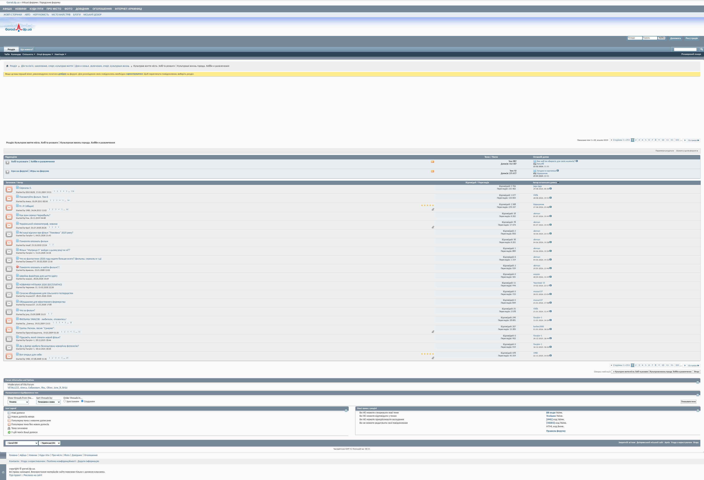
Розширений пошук (691, 54)
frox (27, 218)
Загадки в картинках (546, 171)
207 (514, 327)
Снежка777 (31, 262)
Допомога (675, 38)
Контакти (14, 461)
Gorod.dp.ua (13, 2)
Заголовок (10, 183)
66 (67, 210)
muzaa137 (30, 296)
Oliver (49, 387)
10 (663, 140)
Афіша (7, 8)
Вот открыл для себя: (30, 354)
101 (677, 140)
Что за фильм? (27, 310)
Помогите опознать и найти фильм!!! (39, 267)
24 (67, 358)
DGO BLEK (30, 192)
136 (72, 191)
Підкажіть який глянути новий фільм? (39, 337)
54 (68, 201)
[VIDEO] (550, 423)
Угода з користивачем (33, 461)
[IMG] (549, 419)
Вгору (696, 372)
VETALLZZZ (13, 387)
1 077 (513, 195)
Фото (68, 8)
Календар (16, 54)
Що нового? (27, 49)
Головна (13, 455)
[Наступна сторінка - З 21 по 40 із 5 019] (685, 140)
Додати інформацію (88, 461)
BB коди (551, 412)
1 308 (513, 204)
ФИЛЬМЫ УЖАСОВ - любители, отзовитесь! (43, 319)
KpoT (28, 228)
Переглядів (483, 183)
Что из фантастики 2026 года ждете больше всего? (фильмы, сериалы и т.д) (60, 259)
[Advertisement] (352, 104)
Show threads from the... (20, 398)
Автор (20, 183)
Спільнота (28, 54)
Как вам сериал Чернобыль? (34, 215)
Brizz (64, 387)
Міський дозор (92, 14)
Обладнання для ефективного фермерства (42, 302)
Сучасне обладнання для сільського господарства (46, 293)
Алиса (28, 201)
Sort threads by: (44, 398)
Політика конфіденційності (61, 461)
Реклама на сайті (33, 475)
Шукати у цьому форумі (686, 151)
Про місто (54, 8)
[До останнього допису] (550, 189)
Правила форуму (556, 431)
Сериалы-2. (25, 188)
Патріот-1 (30, 236)
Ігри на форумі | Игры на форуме (30, 171)
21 (515, 309)
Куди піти (36, 8)
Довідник (82, 8)
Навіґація (59, 54)
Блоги (77, 14)
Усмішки (551, 416)
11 (667, 140)
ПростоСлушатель (34, 333)
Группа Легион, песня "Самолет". (37, 328)
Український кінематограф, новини (38, 224)
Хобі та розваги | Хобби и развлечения (33, 161)
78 (515, 222)
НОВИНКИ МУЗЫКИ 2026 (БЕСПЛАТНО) (40, 284)
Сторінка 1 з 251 (621, 140)
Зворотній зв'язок (627, 442)
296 (514, 318)
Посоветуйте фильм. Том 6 (33, 197)
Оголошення (102, 8)
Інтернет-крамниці (128, 8)
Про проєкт (15, 475)
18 (515, 214)
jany (27, 314)
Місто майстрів (61, 14)
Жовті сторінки (13, 14)
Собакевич (34, 387)
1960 (28, 210)
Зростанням (72, 401)
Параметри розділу (664, 151)
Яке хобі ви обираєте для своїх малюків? (556, 161)
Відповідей (471, 183)
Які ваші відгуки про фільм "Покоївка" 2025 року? (46, 232)
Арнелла (30, 270)
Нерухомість (41, 14)
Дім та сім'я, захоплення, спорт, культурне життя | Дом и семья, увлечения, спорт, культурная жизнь (75, 66)
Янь (43, 387)
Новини (20, 8)
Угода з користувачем (681, 442)
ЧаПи (7, 54)
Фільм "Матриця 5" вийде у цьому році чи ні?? (44, 250)
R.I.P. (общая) (26, 206)
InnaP (28, 245)
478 (514, 353)
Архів (667, 442)
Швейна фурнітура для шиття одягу (38, 276)
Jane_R (57, 387)
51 (672, 140)
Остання (692, 140)
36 (515, 240)
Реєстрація (692, 38)
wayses (29, 279)
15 (71, 323)
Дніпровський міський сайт (650, 442)
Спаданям (89, 401)
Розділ (11, 49)
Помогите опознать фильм (33, 241)
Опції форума (44, 54)
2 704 (513, 186)
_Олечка (30, 324)
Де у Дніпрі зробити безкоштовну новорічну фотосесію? (49, 346)
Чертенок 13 (31, 287)
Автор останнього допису (545, 183)
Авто (27, 14)
